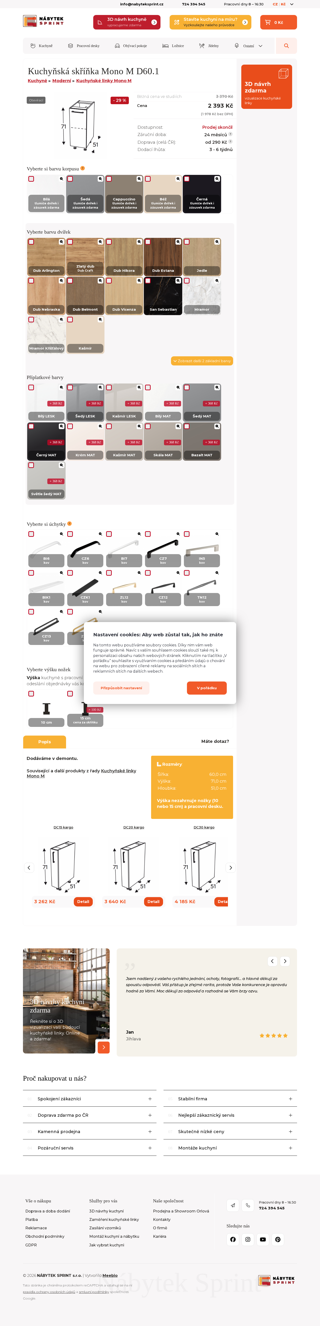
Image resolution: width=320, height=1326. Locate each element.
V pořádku (207, 688)
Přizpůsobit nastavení (121, 688)
